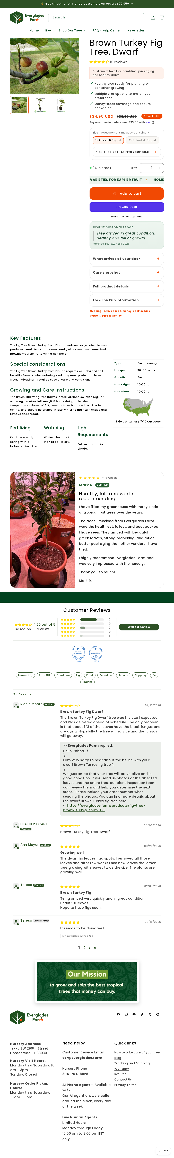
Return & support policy (106, 315)
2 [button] (85, 947)
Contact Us (123, 1079)
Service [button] (123, 675)
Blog (117, 1058)
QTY (134, 168)
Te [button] (154, 675)
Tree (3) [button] (44, 675)
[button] (72, 30)
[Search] (139, 17)
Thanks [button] (87, 682)
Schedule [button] (106, 675)
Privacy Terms (125, 1085)
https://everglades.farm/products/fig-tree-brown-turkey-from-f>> (104, 807)
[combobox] (96, 17)
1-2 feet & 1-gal (108, 140)
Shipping (96, 311)
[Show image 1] (19, 105)
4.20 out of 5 (44, 624)
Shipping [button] (140, 675)
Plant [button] (89, 675)
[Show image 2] (40, 105)
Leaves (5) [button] (25, 675)
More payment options (126, 216)
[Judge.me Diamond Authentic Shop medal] (78, 653)
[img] (70, 706)
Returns (120, 1074)
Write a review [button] (139, 627)
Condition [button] (63, 675)
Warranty (121, 1069)
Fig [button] (78, 675)
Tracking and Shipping (132, 1063)
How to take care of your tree (137, 1052)
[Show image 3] (61, 105)
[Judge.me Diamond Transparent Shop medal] (95, 653)
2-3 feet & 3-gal (144, 141)
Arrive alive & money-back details (127, 311)
